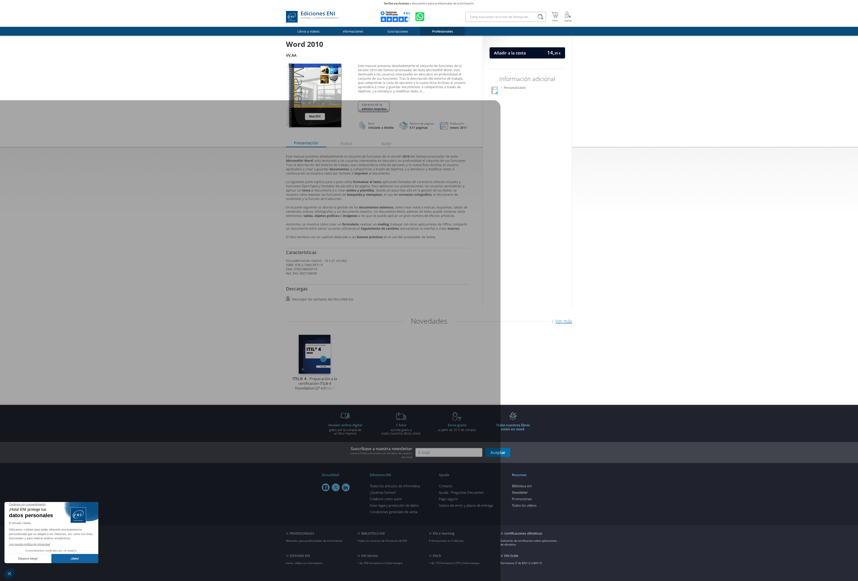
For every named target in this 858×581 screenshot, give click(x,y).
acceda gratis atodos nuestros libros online (401, 429)
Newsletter (520, 492)
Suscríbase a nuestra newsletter (381, 452)
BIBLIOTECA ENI (373, 533)
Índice (346, 143)
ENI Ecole (511, 556)
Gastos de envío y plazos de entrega (466, 505)
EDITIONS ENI (300, 556)
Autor (386, 143)
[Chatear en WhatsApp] (419, 16)
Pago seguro (448, 499)
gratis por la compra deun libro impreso (345, 429)
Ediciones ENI (320, 15)
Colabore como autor (386, 499)
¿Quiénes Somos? (383, 492)
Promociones (522, 499)
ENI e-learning (443, 533)
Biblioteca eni (522, 486)
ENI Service (369, 556)
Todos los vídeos (524, 505)
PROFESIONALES (302, 533)
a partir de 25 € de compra (457, 427)
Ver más (563, 321)
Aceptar (497, 452)
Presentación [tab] (306, 143)
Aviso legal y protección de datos (394, 505)
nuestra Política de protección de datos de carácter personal (381, 455)
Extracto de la (374, 106)
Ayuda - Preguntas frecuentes (461, 492)
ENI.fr (437, 556)
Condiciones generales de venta (393, 512)
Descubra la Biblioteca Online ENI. (429, 3)
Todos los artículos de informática (395, 486)
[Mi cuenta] (568, 17)
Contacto (445, 486)
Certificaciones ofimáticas (523, 533)
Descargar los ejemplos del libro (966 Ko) (322, 299)
